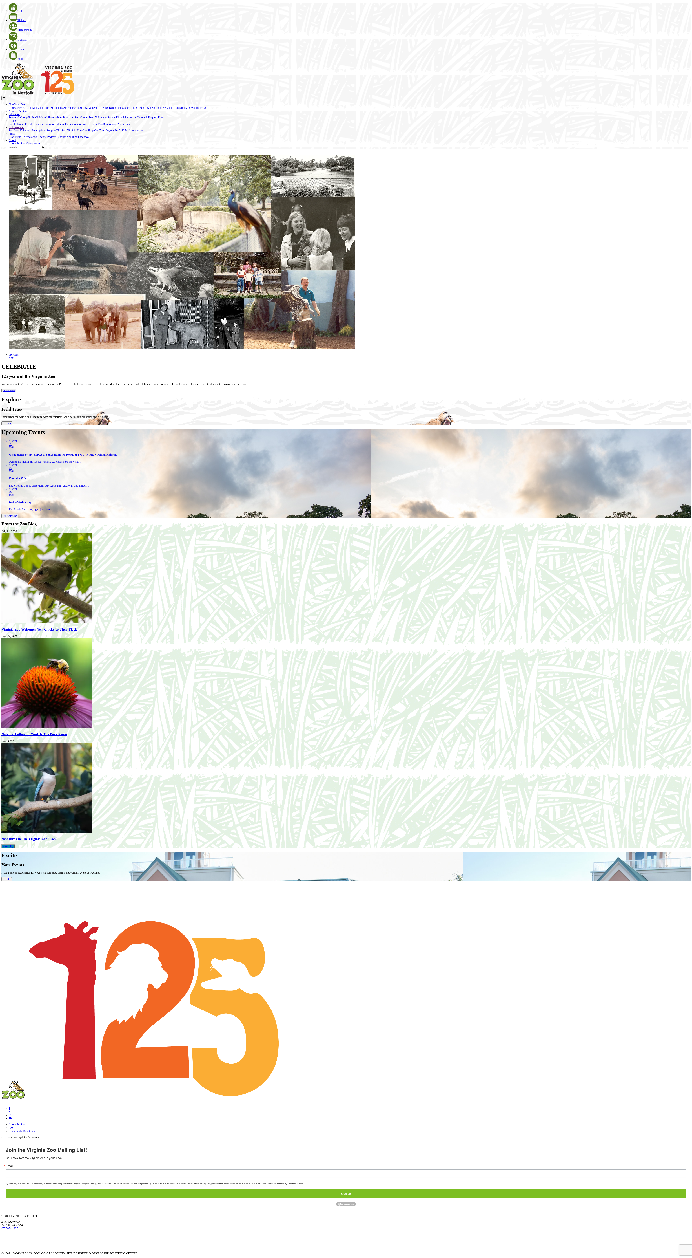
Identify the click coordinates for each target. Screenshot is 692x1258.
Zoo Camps (82, 117)
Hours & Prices (18, 107)
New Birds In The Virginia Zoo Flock (29, 839)
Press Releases (23, 136)
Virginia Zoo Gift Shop (80, 130)
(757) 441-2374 (10, 1228)
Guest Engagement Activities (92, 107)
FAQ (203, 107)
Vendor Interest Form (85, 123)
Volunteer (26, 130)
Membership (24, 29)
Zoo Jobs (14, 130)
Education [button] (14, 114)
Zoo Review (39, 136)
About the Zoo (17, 143)
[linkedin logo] (10, 1115)
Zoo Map (32, 107)
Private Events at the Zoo (39, 123)
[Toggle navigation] (3, 98)
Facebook (83, 136)
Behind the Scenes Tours (123, 107)
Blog (12, 136)
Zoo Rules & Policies (50, 107)
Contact (22, 39)
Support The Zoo (57, 130)
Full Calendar (10, 516)
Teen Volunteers (98, 117)
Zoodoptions (39, 130)
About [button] (12, 140)
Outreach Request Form (150, 117)
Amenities (69, 107)
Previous (14, 354)
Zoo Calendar (17, 123)
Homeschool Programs (61, 117)
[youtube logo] (10, 1118)
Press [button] (12, 133)
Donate (21, 49)
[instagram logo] (10, 1111)
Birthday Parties (63, 123)
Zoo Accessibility (177, 107)
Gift (19, 10)
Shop (20, 58)
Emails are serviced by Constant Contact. (285, 1183)
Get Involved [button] (16, 127)
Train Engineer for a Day (152, 107)
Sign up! (346, 1193)
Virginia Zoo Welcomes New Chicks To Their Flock (39, 629)
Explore (7, 423)
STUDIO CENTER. (126, 1253)
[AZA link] (12, 1247)
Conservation (33, 143)
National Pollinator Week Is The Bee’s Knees (34, 734)
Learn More (9, 390)
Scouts (112, 117)
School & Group (18, 117)
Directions (194, 107)
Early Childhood (38, 117)
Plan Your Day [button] (17, 104)
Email (9, 1165)
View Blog (8, 846)
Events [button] (12, 120)
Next (11, 357)
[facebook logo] (9, 1108)
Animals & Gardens (20, 111)
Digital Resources (126, 117)
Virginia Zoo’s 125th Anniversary (124, 130)
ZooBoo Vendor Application (114, 123)
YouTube (72, 136)
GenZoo (99, 130)
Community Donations (22, 1131)
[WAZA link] (13, 1238)
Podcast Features (57, 136)
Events (6, 879)
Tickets (21, 20)
